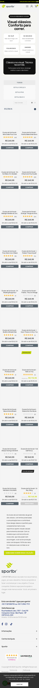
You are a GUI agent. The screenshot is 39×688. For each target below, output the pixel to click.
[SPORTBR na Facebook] (2, 624)
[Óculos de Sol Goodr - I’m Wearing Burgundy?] (10, 280)
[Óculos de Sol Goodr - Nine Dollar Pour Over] (10, 122)
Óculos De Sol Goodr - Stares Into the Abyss (29, 410)
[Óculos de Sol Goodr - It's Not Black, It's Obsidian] (10, 161)
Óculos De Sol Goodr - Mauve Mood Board (9, 410)
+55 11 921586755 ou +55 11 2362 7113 (16, 604)
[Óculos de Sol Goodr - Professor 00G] (10, 359)
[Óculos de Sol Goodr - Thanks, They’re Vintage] (29, 280)
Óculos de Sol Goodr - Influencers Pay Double (29, 173)
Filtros (8, 109)
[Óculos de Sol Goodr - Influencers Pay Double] (29, 161)
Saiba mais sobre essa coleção (19, 553)
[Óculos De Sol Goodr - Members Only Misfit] (10, 477)
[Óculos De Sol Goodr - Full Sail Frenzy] (29, 438)
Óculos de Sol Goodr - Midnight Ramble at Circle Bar (9, 213)
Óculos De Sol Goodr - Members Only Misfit (9, 489)
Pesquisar (5, 672)
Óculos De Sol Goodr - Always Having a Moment (10, 450)
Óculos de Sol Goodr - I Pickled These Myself (29, 252)
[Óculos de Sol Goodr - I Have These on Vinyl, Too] (29, 319)
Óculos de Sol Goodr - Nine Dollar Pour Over (9, 133)
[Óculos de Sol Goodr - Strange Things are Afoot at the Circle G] (29, 201)
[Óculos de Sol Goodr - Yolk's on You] (29, 359)
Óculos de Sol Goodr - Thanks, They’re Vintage (29, 291)
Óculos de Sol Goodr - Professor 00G (9, 371)
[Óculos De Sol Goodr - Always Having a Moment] (10, 438)
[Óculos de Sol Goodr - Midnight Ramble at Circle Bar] (10, 201)
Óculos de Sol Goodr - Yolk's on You (29, 371)
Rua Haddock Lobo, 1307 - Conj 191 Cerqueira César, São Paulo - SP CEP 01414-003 (15, 613)
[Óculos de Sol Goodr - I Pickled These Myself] (29, 240)
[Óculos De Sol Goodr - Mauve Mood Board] (10, 398)
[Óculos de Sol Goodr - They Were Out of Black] (10, 240)
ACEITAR (19, 684)
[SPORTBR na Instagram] (6, 624)
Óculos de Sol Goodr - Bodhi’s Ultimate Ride (9, 331)
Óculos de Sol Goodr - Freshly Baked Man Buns (29, 133)
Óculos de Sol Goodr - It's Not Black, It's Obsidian (9, 173)
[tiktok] (11, 624)
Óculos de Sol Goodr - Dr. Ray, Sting (29, 489)
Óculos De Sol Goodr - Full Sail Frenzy (29, 450)
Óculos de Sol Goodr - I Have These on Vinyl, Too (29, 331)
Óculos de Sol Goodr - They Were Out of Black (10, 252)
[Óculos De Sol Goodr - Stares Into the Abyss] (29, 398)
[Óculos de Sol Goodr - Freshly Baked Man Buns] (29, 122)
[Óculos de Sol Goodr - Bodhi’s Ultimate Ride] (10, 319)
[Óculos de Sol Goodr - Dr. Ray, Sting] (29, 477)
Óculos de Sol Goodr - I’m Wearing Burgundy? (10, 291)
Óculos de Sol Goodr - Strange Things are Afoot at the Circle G (29, 213)
